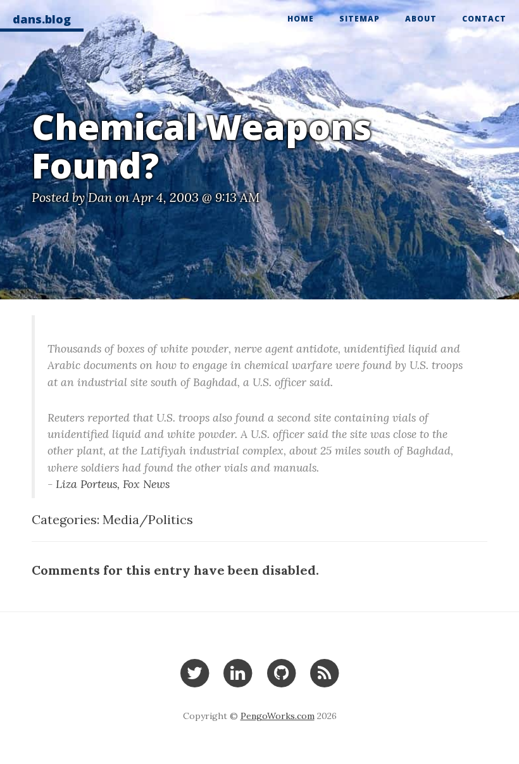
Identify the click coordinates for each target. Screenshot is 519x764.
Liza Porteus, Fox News (113, 484)
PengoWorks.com (278, 716)
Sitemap (359, 18)
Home (300, 18)
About (421, 18)
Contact (484, 18)
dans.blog (42, 19)
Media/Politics (148, 519)
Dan (100, 197)
